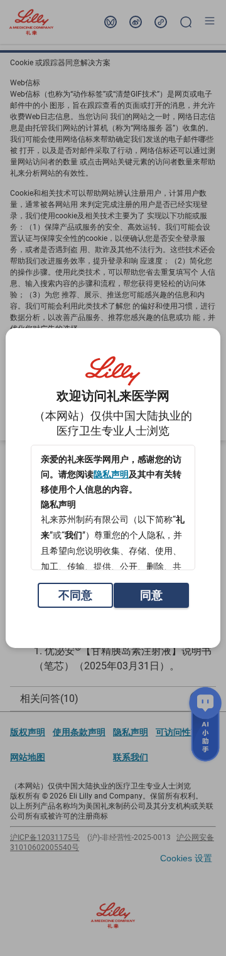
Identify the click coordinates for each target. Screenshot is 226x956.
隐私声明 (111, 474)
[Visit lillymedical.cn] (113, 371)
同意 (151, 595)
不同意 (75, 595)
